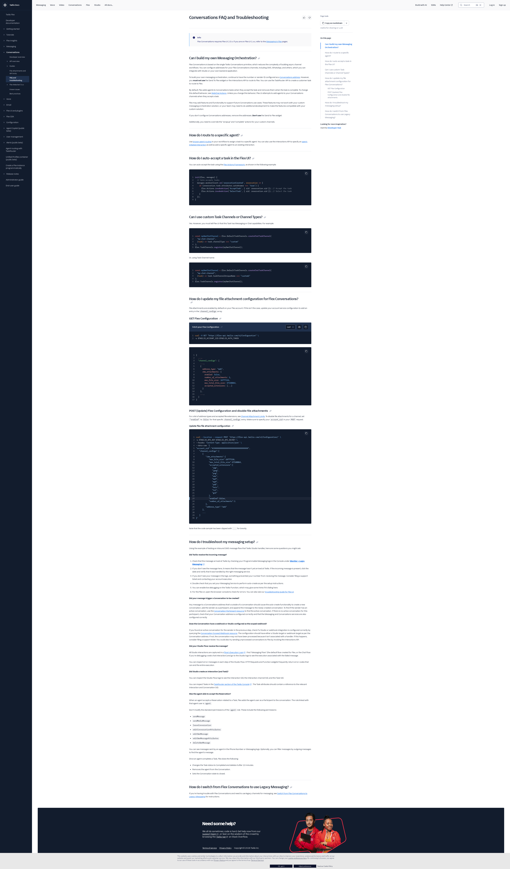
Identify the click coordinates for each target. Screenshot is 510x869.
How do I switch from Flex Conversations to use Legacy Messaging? (337, 114)
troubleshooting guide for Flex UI (279, 592)
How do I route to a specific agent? (337, 54)
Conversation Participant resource (229, 611)
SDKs (433, 5)
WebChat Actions (218, 93)
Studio (97, 5)
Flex (88, 5)
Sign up (502, 5)
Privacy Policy (225, 848)
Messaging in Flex (274, 41)
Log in (492, 5)
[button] (16, 29)
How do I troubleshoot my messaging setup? (336, 104)
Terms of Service (257, 860)
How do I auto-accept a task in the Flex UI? (338, 63)
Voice (52, 5)
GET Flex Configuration (336, 88)
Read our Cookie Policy (325, 866)
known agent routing (202, 141)
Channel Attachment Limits (253, 416)
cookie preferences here (297, 858)
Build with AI (421, 5)
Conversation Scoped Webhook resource (219, 633)
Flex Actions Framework (234, 164)
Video (61, 5)
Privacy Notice (219, 860)
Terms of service (209, 848)
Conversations (75, 5)
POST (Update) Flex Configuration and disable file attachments (339, 95)
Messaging (41, 5)
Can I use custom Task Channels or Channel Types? (337, 71)
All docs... (109, 5)
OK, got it (281, 866)
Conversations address (290, 77)
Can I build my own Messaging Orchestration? (338, 46)
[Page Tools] (346, 23)
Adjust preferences (305, 866)
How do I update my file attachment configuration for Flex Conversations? (338, 81)
